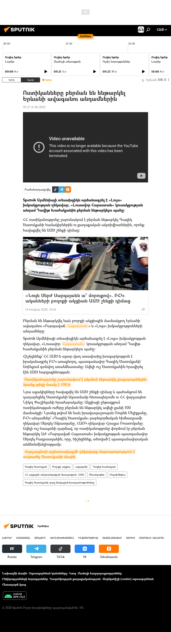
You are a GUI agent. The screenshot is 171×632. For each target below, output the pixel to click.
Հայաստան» (73, 343)
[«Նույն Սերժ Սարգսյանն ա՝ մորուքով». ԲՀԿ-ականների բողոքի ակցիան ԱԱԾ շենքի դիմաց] (85, 263)
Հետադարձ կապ (14, 584)
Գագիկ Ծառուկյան (36, 466)
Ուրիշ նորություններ (116, 61)
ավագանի (81, 466)
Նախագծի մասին (14, 573)
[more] (143, 309)
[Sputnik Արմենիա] (20, 33)
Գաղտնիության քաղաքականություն (75, 579)
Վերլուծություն (62, 538)
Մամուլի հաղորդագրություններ (100, 573)
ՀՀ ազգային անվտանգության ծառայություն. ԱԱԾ (54, 474)
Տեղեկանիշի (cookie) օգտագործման (128, 579)
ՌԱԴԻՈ (130, 538)
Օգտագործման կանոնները (48, 573)
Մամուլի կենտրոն (151, 538)
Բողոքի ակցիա (61, 466)
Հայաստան (76, 325)
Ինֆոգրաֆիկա (88, 538)
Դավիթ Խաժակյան (104, 466)
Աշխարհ (40, 538)
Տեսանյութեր (96, 474)
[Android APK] (15, 596)
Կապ (72, 573)
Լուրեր (9, 61)
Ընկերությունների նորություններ (25, 579)
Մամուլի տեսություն (67, 61)
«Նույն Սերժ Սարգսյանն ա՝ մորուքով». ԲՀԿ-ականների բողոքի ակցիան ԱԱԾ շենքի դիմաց (77, 298)
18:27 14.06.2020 (34, 107)
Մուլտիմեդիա (117, 474)
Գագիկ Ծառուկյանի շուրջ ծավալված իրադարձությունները (59, 482)
